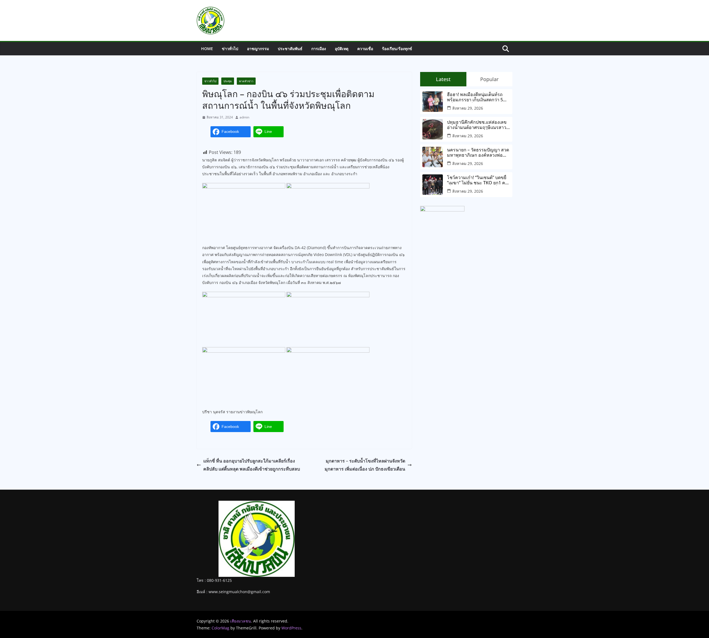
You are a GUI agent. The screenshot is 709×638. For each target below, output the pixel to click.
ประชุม (228, 81)
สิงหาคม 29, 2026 (467, 108)
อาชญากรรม (258, 48)
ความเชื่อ (365, 48)
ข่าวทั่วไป (230, 48)
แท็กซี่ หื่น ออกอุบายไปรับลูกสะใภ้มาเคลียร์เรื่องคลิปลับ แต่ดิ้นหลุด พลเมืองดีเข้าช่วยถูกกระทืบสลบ (251, 465)
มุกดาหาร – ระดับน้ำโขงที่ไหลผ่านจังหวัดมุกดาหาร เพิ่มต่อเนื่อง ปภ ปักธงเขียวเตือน (365, 465)
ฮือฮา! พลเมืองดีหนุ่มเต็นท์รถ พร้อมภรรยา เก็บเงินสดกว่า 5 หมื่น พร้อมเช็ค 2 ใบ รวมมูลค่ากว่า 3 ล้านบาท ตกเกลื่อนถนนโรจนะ (476, 97)
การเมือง (318, 48)
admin (244, 117)
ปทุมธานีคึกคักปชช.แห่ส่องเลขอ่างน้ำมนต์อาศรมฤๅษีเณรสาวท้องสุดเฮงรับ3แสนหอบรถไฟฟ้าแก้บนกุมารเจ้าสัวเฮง (477, 125)
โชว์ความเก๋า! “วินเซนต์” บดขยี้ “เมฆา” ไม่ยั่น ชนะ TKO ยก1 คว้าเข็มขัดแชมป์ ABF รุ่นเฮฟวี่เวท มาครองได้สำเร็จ (478, 180)
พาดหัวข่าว (246, 81)
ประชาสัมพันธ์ (290, 48)
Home (207, 48)
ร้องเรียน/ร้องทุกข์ (397, 48)
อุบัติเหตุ (341, 48)
